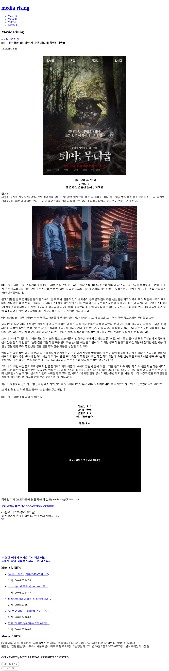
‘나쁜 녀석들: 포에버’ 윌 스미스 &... (28, 611)
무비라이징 (12, 39)
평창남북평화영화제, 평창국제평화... (29, 598)
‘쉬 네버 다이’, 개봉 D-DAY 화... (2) (28, 574)
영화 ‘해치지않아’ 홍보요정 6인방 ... (29, 623)
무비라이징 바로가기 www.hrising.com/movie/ (27, 505)
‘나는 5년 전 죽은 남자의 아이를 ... (28, 586)
